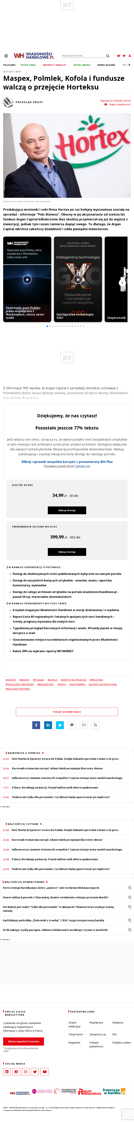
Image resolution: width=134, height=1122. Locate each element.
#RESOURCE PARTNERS (18, 688)
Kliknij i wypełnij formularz (23, 1041)
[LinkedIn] (7, 1072)
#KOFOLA (52, 679)
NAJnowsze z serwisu (24, 752)
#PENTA (62, 684)
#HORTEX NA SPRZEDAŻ (73, 679)
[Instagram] (25, 1072)
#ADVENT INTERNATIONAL (103, 684)
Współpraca (96, 1022)
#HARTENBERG (77, 684)
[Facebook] (36, 725)
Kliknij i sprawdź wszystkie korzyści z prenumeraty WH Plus (67, 462)
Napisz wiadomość (120, 104)
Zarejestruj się (98, 1034)
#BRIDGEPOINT (45, 684)
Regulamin (74, 1042)
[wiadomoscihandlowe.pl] (34, 55)
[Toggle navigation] (6, 55)
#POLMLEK (38, 679)
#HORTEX (11, 679)
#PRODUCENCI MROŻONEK (20, 684)
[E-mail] (84, 725)
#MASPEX (24, 679)
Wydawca (117, 1022)
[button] (47, 326)
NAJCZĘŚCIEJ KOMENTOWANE (24, 881)
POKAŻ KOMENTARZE (67, 711)
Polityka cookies (121, 1042)
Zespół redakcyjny (74, 1024)
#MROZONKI (96, 679)
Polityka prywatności (96, 1044)
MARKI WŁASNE (106, 65)
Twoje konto (75, 1034)
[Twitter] (60, 725)
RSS (114, 1034)
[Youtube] (44, 1072)
